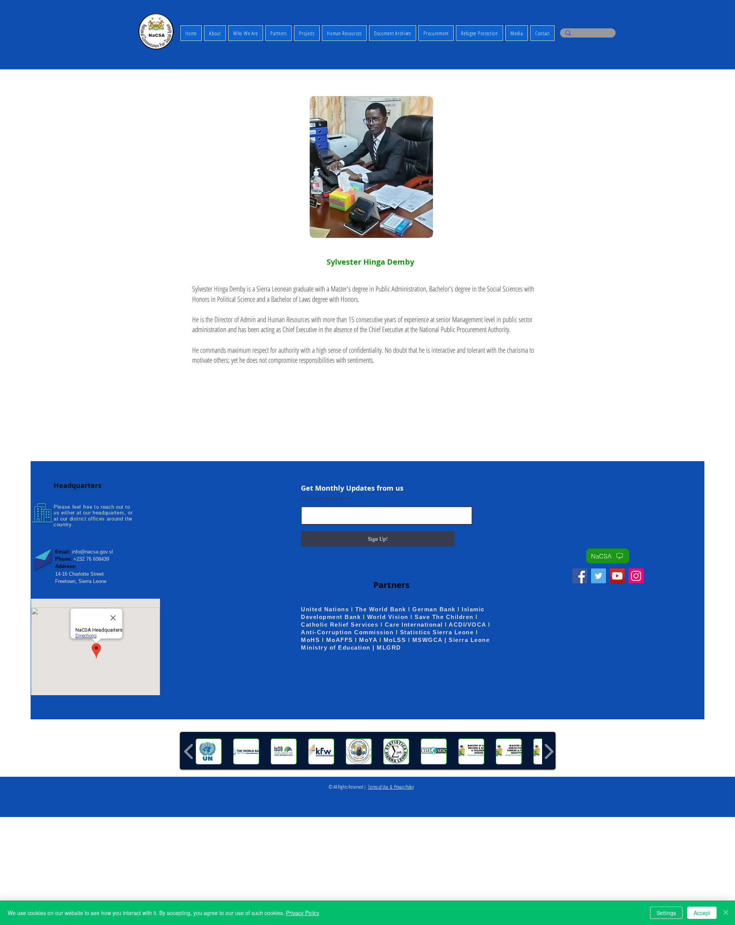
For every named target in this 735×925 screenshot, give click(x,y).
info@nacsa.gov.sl (92, 552)
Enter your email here (324, 498)
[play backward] (189, 752)
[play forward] (548, 752)
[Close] (725, 913)
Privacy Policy (302, 913)
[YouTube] (617, 575)
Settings (666, 913)
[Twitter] (598, 575)
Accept (702, 913)
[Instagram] (636, 575)
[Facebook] (579, 575)
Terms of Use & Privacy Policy (391, 786)
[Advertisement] (229, 870)
